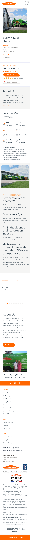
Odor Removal (21, 155)
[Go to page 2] (9, 303)
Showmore (6, 105)
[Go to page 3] (11, 303)
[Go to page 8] (21, 303)
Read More (8, 345)
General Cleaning (8, 414)
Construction (6, 405)
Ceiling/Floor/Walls (20, 153)
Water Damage (7, 393)
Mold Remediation (8, 399)
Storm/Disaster (7, 402)
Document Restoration (10, 155)
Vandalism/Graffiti (8, 159)
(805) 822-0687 (11, 74)
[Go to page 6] (17, 303)
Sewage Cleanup (8, 149)
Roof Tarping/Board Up (10, 157)
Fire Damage (7, 396)
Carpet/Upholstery (8, 153)
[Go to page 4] (13, 303)
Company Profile (8, 422)
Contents (17, 159)
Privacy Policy (7, 440)
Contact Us (6, 428)
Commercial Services (9, 408)
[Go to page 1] (7, 303)
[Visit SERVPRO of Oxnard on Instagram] (15, 383)
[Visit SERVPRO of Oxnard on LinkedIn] (10, 383)
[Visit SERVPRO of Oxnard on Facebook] (19, 383)
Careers (5, 425)
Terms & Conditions (8, 437)
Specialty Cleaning (8, 411)
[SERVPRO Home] (9, 3)
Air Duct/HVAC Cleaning (16, 151)
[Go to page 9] (23, 303)
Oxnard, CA (6, 57)
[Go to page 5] (15, 303)
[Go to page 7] (19, 303)
